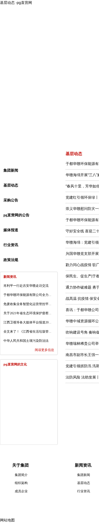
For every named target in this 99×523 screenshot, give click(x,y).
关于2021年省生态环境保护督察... (27, 313)
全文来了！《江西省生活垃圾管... (27, 331)
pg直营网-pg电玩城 (20, 46)
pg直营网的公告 (16, 215)
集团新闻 (10, 170)
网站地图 (7, 520)
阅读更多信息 (44, 350)
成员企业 (21, 491)
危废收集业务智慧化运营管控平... (27, 304)
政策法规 (10, 260)
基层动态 (10, 185)
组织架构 (21, 483)
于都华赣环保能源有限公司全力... (27, 295)
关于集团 (52, 46)
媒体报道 (10, 230)
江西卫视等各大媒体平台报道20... (27, 322)
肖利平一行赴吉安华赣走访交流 (26, 285)
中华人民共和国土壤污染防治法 (26, 340)
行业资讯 (10, 245)
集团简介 (21, 475)
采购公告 (10, 200)
